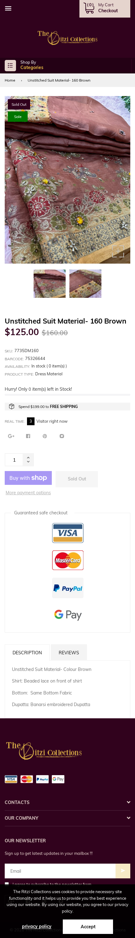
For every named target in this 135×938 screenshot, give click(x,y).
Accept (88, 927)
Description (27, 653)
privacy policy (36, 926)
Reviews (69, 653)
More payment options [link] (28, 493)
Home (10, 80)
